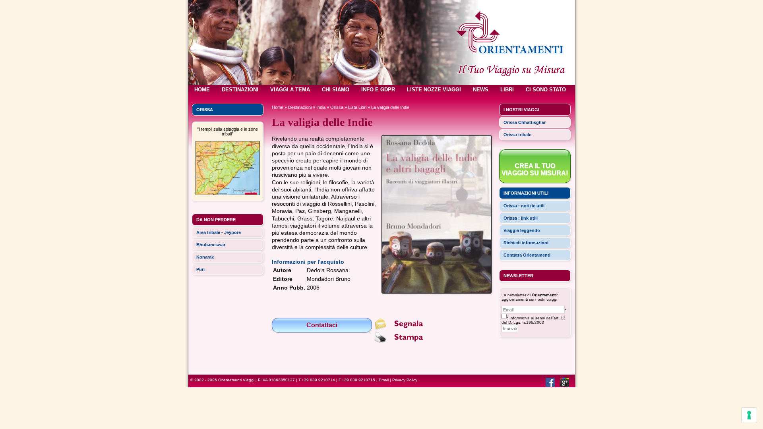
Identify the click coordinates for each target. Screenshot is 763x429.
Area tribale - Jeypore (218, 232)
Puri (200, 269)
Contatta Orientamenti (527, 255)
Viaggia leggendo (522, 230)
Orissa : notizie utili (524, 205)
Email (384, 380)
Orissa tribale (517, 134)
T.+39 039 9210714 (316, 380)
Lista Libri (357, 107)
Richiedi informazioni (526, 242)
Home (277, 107)
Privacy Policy (404, 380)
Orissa (336, 107)
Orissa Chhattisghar (525, 122)
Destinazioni (300, 107)
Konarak (205, 257)
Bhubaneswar (210, 244)
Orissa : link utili (521, 218)
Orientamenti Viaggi (236, 380)
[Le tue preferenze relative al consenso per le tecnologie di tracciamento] (749, 415)
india (320, 107)
